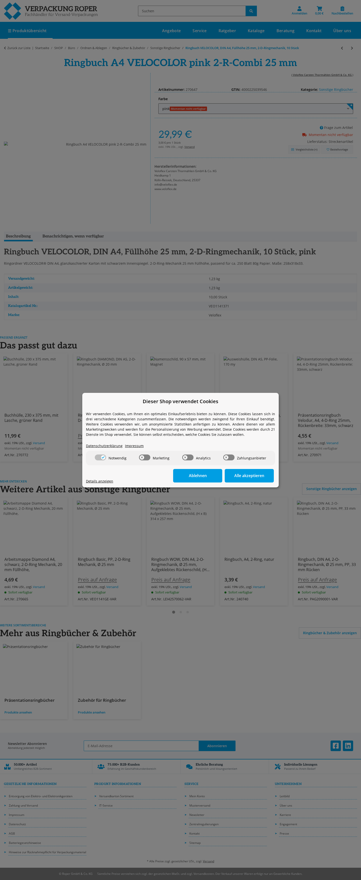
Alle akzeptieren (249, 475)
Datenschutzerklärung (104, 445)
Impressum (134, 445)
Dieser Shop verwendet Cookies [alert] (180, 401)
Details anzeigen (99, 481)
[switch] (100, 457)
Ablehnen (198, 475)
